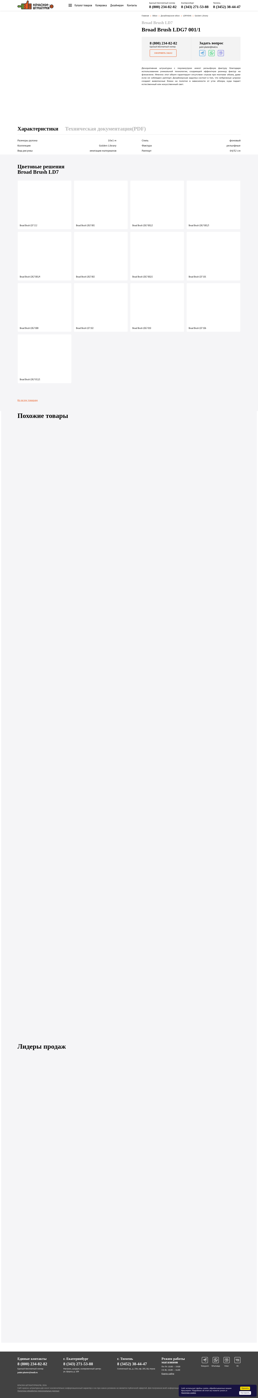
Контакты (132, 5)
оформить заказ (163, 53)
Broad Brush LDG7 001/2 (142, 225)
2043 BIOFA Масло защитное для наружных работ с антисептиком (39, 1226)
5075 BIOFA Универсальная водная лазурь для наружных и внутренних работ (41, 1178)
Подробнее (28, 460)
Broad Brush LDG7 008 (29, 328)
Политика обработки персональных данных (38, 1391)
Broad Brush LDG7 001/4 (30, 276)
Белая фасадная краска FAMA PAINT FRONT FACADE (39, 1322)
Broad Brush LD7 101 (197, 276)
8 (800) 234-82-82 (163, 7)
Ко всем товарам (27, 400)
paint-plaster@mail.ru (208, 47)
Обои (154, 16)
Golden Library (201, 16)
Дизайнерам (116, 5)
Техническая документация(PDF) (105, 129)
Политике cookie (188, 1393)
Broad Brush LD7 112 (28, 225)
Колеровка (101, 5)
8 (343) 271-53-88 (195, 7)
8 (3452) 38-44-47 (227, 7)
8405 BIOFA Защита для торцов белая (36, 1087)
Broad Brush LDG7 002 (85, 276)
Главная (145, 16)
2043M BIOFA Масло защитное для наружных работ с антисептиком (40, 1274)
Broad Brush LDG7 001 (85, 225)
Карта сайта (168, 1373)
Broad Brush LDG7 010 (141, 328)
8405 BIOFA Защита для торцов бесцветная (39, 1132)
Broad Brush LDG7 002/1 (142, 276)
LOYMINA (187, 16)
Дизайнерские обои (170, 16)
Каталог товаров (83, 5)
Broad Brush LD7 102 (85, 328)
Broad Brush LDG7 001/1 (30, 541)
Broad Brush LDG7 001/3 (199, 225)
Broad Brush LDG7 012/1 (30, 379)
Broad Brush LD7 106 (197, 328)
